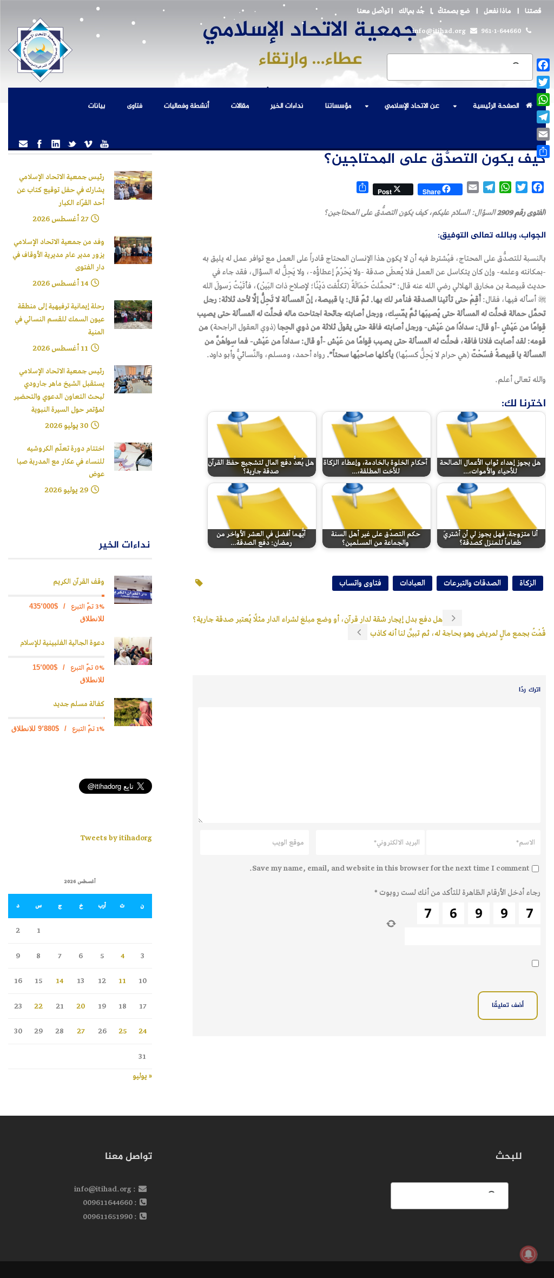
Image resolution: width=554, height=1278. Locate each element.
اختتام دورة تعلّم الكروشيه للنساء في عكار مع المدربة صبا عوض (60, 462)
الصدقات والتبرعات (472, 583)
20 (80, 1006)
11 (122, 980)
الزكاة (527, 583)
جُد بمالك (411, 11)
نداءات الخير (287, 106)
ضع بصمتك (454, 11)
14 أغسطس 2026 (60, 283)
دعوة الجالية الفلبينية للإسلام (62, 643)
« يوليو (142, 1076)
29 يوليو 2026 (66, 490)
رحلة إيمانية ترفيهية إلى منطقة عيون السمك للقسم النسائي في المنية (59, 319)
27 (80, 1031)
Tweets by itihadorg (116, 838)
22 (38, 1006)
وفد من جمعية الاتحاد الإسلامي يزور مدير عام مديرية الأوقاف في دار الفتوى (58, 255)
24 (142, 1031)
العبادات (412, 583)
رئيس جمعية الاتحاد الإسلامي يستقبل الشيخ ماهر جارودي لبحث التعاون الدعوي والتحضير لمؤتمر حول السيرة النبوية (59, 391)
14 (59, 980)
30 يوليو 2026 (66, 425)
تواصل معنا (373, 11)
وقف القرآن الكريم (78, 582)
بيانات (96, 106)
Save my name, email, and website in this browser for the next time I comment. (389, 868)
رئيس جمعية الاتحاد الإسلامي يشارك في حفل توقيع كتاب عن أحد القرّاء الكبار (60, 190)
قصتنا (533, 11)
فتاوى (134, 106)
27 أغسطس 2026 (60, 219)
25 (122, 1031)
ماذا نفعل (497, 11)
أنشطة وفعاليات (186, 106)
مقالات (240, 106)
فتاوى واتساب (360, 583)
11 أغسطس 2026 (60, 348)
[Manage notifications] (528, 1254)
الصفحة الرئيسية (496, 106)
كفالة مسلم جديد (78, 704)
